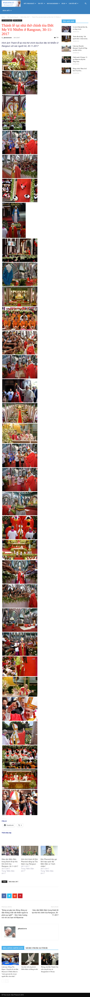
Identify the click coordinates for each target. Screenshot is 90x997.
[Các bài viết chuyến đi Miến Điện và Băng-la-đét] (30, 959)
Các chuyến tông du (12, 17)
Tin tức (40, 3)
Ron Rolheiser (52, 3)
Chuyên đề (73, 3)
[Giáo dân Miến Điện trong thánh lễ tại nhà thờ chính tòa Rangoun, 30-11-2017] (10, 851)
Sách (63, 3)
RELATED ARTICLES (13, 948)
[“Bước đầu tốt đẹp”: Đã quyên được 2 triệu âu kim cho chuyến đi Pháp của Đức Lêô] (66, 39)
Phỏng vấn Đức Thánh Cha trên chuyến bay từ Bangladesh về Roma (49, 969)
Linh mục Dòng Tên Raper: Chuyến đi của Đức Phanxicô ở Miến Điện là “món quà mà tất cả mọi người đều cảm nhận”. (10, 971)
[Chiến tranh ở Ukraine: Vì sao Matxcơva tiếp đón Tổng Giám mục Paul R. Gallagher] (66, 59)
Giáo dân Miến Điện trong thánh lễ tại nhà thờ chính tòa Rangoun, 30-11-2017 (10, 862)
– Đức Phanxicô (28, 3)
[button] (85, 3)
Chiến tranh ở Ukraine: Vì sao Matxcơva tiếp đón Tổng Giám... (80, 59)
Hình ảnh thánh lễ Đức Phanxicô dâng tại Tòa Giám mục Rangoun (29, 861)
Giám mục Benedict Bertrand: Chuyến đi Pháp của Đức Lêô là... (80, 48)
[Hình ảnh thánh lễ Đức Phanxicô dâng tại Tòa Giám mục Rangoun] (29, 851)
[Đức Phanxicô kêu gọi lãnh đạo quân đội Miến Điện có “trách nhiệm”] (49, 851)
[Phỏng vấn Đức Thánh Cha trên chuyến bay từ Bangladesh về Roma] (49, 959)
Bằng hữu (6, 10)
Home (3, 17)
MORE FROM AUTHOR (37, 948)
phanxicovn (8, 37)
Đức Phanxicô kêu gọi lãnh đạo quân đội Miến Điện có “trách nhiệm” (49, 862)
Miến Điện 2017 (25, 17)
